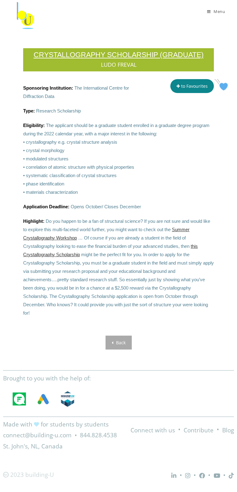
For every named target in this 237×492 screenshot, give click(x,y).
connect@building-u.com (37, 435)
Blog (228, 430)
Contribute (199, 430)
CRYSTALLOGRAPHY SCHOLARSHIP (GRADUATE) (119, 55)
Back (120, 343)
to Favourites (194, 86)
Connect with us (153, 430)
